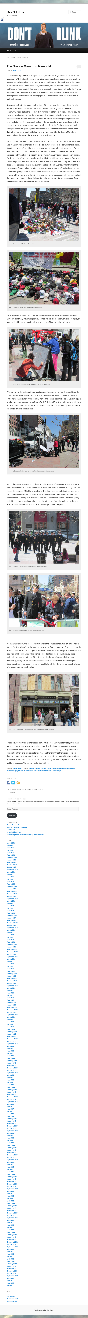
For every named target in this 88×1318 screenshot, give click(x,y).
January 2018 (11, 1092)
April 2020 (10, 1027)
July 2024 (10, 903)
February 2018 (12, 1089)
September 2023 (12, 927)
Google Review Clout (14, 825)
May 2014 (10, 1198)
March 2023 (11, 942)
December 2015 (12, 1152)
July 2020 (10, 1019)
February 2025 (12, 886)
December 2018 (12, 1065)
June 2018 (10, 1080)
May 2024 (10, 908)
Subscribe (12, 815)
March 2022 (11, 971)
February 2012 (12, 1264)
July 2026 (10, 845)
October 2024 (11, 896)
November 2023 (12, 923)
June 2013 (10, 1225)
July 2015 (10, 1164)
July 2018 (10, 1077)
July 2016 (10, 1135)
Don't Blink (16, 12)
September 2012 (12, 1247)
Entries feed (11, 1296)
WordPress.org (12, 1301)
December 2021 (12, 978)
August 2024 (11, 901)
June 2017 (10, 1109)
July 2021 (10, 990)
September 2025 (12, 869)
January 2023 (11, 947)
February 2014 (12, 1206)
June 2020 (10, 1022)
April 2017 (10, 1114)
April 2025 (10, 881)
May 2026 (10, 850)
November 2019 (12, 1039)
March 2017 (11, 1116)
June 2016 (10, 1138)
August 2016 (11, 1133)
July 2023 (10, 932)
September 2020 (12, 1015)
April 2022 (10, 969)
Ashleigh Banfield (34, 769)
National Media (28, 771)
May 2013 (10, 1227)
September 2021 (12, 985)
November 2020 (12, 1010)
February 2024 (12, 915)
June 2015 (10, 1167)
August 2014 (11, 1191)
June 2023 (10, 935)
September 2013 (12, 1218)
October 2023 (11, 925)
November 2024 (12, 894)
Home (9, 50)
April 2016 (10, 1143)
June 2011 (10, 1283)
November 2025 (12, 865)
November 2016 (12, 1126)
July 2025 (10, 874)
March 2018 (11, 1087)
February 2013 (12, 1235)
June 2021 (10, 993)
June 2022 (10, 964)
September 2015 (12, 1160)
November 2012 (12, 1242)
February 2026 (12, 857)
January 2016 (11, 1150)
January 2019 (11, 1063)
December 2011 (12, 1268)
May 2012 (10, 1256)
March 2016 (11, 1145)
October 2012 (11, 1244)
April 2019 (10, 1056)
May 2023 (10, 937)
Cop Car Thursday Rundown (17, 827)
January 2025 (11, 889)
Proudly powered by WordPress (44, 1310)
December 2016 (12, 1123)
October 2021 (11, 983)
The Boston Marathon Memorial (29, 66)
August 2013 (11, 1220)
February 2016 (12, 1148)
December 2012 (12, 1239)
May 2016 (10, 1140)
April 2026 (10, 853)
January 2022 (11, 976)
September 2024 (12, 898)
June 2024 (10, 906)
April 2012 (10, 1259)
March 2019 (11, 1058)
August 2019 (11, 1046)
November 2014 (12, 1184)
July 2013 (10, 1223)
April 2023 (10, 940)
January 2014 (11, 1208)
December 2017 (12, 1094)
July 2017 (10, 1106)
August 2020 (11, 1017)
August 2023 (11, 930)
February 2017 (12, 1118)
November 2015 (12, 1155)
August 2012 (11, 1249)
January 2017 (11, 1121)
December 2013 (12, 1210)
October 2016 (11, 1128)
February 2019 (12, 1060)
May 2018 (10, 1082)
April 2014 (10, 1201)
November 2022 (12, 952)
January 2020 (11, 1034)
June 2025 (10, 877)
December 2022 (12, 949)
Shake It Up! (11, 830)
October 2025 (11, 867)
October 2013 (11, 1215)
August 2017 (11, 1104)
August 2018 (11, 1075)
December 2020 (12, 1007)
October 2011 (11, 1273)
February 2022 (12, 973)
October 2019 (11, 1041)
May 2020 (10, 1024)
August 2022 (11, 959)
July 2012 (10, 1251)
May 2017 (10, 1111)
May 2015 (10, 1169)
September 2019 (12, 1043)
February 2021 (12, 1002)
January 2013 (11, 1237)
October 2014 (11, 1186)
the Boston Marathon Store (43, 771)
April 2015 (10, 1172)
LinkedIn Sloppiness (14, 832)
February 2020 (12, 1031)
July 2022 (10, 961)
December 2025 (12, 862)
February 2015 (12, 1176)
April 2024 (10, 911)
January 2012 (11, 1266)
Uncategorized (17, 769)
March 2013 (11, 1232)
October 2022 (11, 954)
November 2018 (12, 1068)
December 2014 (12, 1181)
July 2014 (10, 1193)
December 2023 (12, 920)
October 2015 (11, 1157)
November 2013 (12, 1213)
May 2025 (10, 879)
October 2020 (11, 1012)
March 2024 (11, 913)
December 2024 (12, 891)
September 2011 (12, 1276)
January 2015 (11, 1179)
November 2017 (12, 1097)
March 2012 (11, 1261)
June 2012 (10, 1254)
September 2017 (12, 1102)
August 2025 (11, 872)
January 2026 (11, 860)
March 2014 (11, 1203)
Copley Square (18, 771)
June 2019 (10, 1051)
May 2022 (10, 966)
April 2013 (10, 1230)
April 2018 (10, 1085)
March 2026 (11, 855)
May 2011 (10, 1285)
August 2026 (11, 843)
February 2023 (12, 944)
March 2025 (11, 884)
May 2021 (10, 995)
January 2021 (11, 1005)
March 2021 (11, 1000)
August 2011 (11, 1278)
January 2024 (11, 918)
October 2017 (11, 1099)
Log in (9, 1294)
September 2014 (12, 1189)
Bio (16, 50)
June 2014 (10, 1196)
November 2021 (12, 981)
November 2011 (12, 1271)
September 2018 (12, 1073)
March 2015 (11, 1174)
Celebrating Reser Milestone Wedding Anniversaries (25, 834)
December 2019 (12, 1036)
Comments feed (12, 1299)
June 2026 (10, 848)
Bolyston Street (46, 769)
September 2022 (12, 956)
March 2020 (11, 1029)
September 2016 (12, 1131)
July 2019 (10, 1048)
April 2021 (10, 998)
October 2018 (11, 1070)
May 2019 (10, 1053)
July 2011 (10, 1281)
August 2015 (11, 1162)
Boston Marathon (57, 769)
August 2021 (11, 988)
